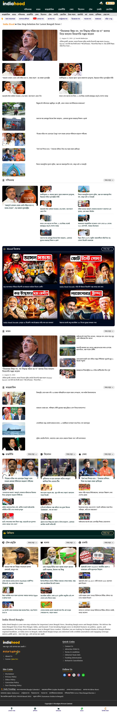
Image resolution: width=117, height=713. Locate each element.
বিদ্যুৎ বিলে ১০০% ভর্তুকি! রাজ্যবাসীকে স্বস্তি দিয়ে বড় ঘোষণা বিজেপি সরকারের (94, 239)
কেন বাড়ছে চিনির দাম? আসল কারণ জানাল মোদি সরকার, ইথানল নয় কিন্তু (58, 568)
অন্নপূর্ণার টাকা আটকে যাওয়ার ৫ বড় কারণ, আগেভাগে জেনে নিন (22, 96)
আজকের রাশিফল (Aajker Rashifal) (53, 690)
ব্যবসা (91, 14)
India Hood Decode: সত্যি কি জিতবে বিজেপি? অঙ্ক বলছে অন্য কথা (81, 287)
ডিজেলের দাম (76, 19)
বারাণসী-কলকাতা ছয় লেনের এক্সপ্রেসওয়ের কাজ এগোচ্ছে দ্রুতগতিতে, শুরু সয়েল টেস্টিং (93, 348)
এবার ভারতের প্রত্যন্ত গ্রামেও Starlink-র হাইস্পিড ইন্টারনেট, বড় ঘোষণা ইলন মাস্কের (17, 582)
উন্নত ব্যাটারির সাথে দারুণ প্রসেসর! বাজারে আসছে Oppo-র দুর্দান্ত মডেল (20, 596)
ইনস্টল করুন (105, 711)
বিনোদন (81, 9)
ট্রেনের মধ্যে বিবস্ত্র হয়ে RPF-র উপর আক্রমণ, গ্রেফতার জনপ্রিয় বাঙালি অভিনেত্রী (57, 523)
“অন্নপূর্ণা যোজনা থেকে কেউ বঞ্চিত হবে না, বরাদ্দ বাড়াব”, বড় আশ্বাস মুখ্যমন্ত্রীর (26, 78)
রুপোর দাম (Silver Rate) (91, 690)
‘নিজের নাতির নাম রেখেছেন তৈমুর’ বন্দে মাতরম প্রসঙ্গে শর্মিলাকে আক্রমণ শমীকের (61, 134)
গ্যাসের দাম (87, 19)
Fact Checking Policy (13, 685)
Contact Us (69, 646)
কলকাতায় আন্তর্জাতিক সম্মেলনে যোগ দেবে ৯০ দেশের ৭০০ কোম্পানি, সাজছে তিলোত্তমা (94, 224)
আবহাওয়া (98, 19)
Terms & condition (72, 652)
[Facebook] (64, 675)
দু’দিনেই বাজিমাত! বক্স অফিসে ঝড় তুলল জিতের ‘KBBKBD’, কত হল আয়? (55, 508)
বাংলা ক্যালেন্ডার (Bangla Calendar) (28, 690)
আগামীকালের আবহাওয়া (56, 693)
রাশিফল (98, 14)
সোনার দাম (38, 19)
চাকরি (99, 9)
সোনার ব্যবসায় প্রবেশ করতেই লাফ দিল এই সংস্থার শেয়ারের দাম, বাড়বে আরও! (56, 611)
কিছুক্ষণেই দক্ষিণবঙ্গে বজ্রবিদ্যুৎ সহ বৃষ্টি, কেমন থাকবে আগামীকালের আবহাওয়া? (60, 103)
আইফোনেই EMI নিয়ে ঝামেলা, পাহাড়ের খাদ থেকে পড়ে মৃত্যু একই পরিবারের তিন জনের (95, 337)
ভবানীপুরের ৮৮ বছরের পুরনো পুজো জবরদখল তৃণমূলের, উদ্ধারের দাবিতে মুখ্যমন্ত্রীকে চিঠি (86, 78)
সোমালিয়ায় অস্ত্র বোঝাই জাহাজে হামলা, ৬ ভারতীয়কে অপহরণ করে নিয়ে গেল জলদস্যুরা (63, 423)
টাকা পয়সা (71, 14)
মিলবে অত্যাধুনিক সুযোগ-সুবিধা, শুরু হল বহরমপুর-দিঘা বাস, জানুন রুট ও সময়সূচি (61, 164)
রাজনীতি (61, 9)
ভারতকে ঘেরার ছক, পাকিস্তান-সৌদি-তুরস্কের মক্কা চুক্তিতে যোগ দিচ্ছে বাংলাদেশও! (61, 408)
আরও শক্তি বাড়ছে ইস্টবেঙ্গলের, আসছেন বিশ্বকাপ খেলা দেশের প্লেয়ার (95, 493)
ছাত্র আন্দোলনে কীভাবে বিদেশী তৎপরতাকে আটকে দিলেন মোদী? (23, 287)
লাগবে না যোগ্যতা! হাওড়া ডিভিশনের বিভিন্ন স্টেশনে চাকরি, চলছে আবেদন (96, 611)
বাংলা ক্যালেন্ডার (10, 19)
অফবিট (80, 14)
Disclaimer (9, 674)
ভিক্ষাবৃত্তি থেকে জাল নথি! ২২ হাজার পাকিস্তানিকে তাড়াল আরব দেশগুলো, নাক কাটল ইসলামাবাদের (66, 392)
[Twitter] (73, 675)
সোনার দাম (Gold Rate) (74, 690)
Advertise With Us (72, 649)
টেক (90, 9)
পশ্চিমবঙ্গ (28, 9)
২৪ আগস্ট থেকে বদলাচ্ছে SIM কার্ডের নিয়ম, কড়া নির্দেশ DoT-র (19, 611)
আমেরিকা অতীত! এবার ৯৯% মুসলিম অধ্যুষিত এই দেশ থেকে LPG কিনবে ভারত (57, 596)
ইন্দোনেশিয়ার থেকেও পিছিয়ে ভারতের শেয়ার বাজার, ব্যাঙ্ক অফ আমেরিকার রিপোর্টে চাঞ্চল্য (58, 582)
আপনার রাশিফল (24, 19)
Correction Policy (12, 682)
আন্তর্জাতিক (49, 9)
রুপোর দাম (51, 19)
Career (11, 659)
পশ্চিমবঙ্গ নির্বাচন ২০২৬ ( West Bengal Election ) (80, 693)
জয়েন (82, 711)
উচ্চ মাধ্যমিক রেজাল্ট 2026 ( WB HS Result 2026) (16, 696)
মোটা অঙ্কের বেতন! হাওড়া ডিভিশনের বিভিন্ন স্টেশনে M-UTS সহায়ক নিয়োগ (96, 596)
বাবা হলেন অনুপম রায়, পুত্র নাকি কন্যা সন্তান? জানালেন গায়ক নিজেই (57, 493)
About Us (8, 656)
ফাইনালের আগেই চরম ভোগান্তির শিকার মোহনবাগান (94, 522)
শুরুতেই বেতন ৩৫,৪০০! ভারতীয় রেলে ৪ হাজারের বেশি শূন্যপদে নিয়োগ (95, 568)
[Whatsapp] (83, 675)
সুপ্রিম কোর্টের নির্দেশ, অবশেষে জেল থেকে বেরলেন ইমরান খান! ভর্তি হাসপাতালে (61, 438)
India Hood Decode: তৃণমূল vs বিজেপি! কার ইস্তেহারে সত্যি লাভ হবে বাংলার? (28, 322)
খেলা (71, 9)
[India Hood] (13, 3)
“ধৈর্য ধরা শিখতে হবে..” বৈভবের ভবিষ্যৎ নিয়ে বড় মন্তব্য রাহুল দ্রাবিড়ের (58, 149)
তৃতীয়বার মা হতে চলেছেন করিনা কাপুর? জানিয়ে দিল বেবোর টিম (56, 480)
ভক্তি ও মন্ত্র (108, 19)
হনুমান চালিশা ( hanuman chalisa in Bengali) (48, 696)
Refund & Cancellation (74, 660)
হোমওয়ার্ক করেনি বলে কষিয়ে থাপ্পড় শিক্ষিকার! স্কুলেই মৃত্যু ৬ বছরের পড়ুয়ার (94, 360)
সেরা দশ (106, 14)
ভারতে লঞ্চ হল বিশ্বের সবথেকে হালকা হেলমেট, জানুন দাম (18, 568)
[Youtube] (69, 674)
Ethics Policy (10, 679)
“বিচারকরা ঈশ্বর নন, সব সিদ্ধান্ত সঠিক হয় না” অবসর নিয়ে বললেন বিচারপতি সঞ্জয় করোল (85, 32)
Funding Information (73, 658)
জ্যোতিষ (109, 9)
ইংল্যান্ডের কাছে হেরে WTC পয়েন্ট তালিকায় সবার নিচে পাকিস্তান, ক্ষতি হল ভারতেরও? (95, 508)
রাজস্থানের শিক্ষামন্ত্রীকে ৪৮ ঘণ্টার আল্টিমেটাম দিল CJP (93, 370)
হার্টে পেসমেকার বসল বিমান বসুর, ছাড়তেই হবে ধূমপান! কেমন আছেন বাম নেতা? (19, 523)
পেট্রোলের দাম (63, 19)
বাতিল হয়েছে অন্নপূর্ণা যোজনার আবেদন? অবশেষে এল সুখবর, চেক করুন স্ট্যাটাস (94, 210)
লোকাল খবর (11, 711)
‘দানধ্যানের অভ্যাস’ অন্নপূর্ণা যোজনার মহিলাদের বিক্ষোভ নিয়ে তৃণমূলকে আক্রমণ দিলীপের (19, 493)
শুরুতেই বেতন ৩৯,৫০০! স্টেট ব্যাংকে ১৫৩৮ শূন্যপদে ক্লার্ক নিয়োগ (95, 582)
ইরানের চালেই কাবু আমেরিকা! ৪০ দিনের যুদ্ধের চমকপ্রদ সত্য (78, 322)
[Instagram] (78, 675)
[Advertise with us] (101, 3)
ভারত (38, 9)
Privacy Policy (10, 677)
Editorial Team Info (72, 655)
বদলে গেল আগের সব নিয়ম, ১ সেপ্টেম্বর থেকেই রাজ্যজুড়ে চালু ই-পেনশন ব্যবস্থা (83, 96)
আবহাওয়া (58, 711)
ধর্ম (86, 14)
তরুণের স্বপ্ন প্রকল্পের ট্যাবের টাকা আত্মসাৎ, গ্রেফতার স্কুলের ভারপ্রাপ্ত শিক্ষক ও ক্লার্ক (61, 118)
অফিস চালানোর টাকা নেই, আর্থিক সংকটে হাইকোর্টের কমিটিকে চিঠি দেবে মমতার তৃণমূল (18, 508)
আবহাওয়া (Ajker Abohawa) (10, 693)
